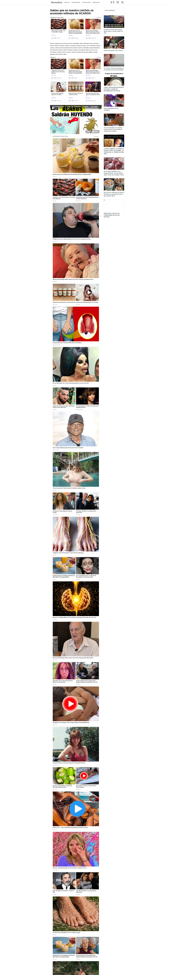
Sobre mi (67, 2)
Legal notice (96, 2)
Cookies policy (76, 2)
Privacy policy (86, 2)
